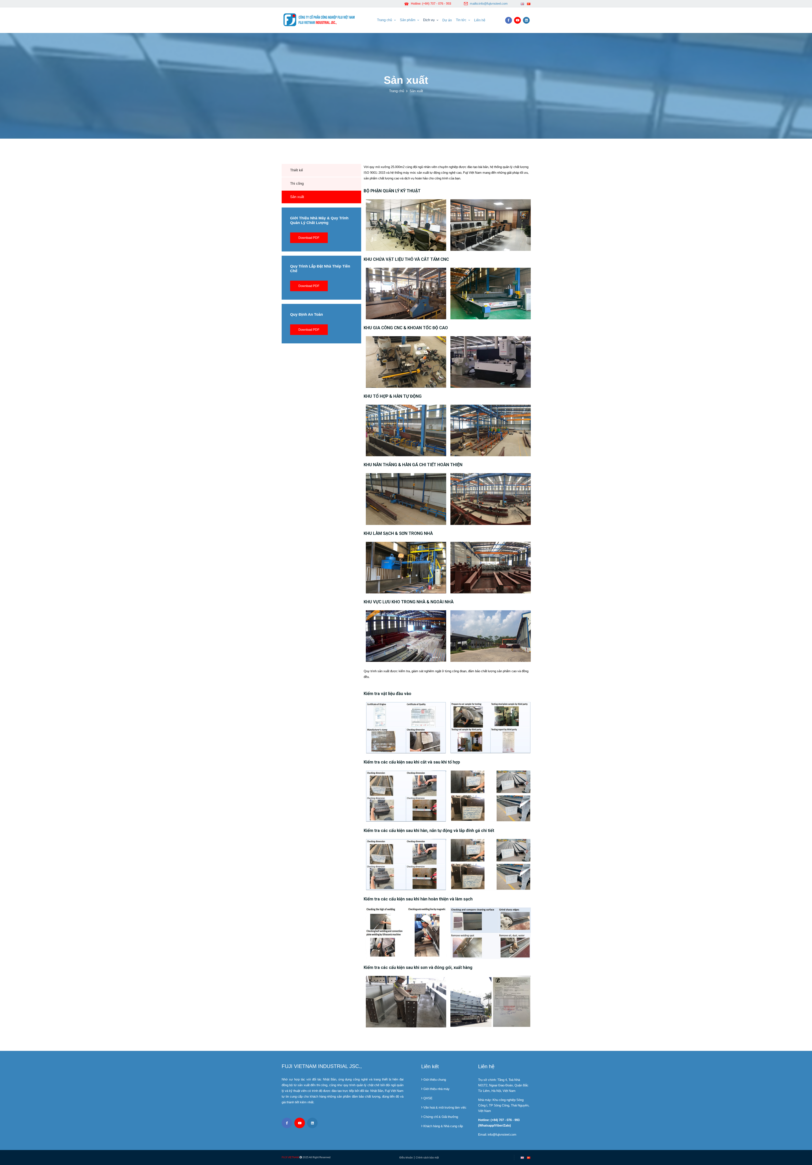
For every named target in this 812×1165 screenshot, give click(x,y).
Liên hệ (479, 20)
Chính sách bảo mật (427, 1157)
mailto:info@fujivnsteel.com (489, 3)
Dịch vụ (429, 20)
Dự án (447, 20)
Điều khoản (406, 1157)
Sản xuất (416, 91)
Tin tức (461, 20)
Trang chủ (384, 20)
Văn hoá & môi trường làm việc (444, 1107)
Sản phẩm (407, 20)
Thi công (297, 184)
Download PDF (308, 237)
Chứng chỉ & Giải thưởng (440, 1117)
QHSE (427, 1098)
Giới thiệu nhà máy (436, 1089)
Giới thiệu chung (434, 1079)
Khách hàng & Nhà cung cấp (443, 1126)
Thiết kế (296, 170)
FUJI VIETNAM (290, 1157)
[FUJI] (320, 19)
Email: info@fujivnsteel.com (497, 1134)
